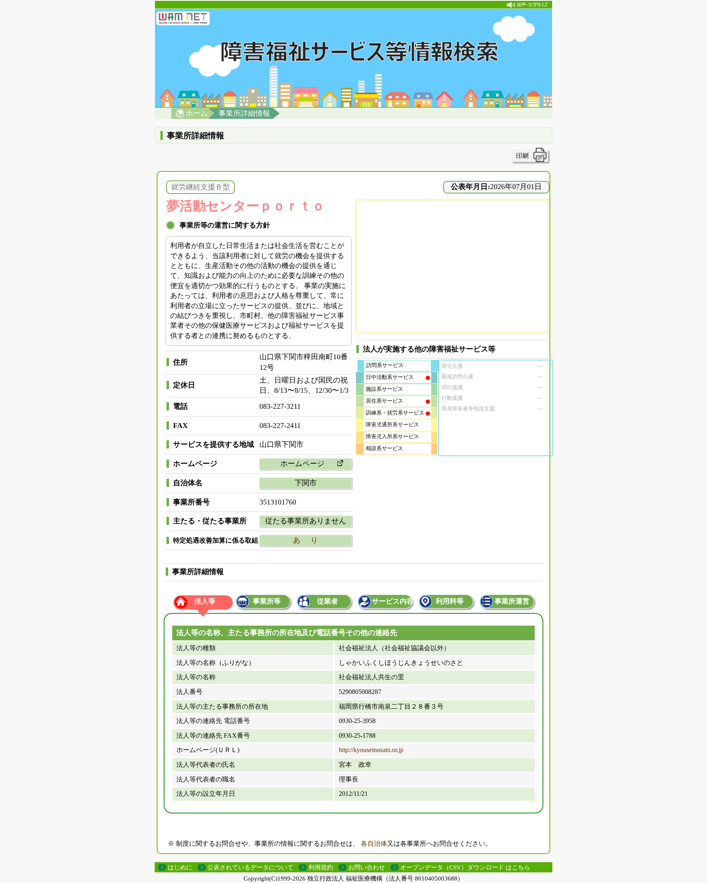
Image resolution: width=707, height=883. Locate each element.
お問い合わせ (366, 867)
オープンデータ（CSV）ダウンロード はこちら (465, 867)
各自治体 (374, 843)
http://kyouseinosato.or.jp (371, 749)
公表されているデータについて (250, 867)
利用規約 (320, 867)
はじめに (180, 867)
